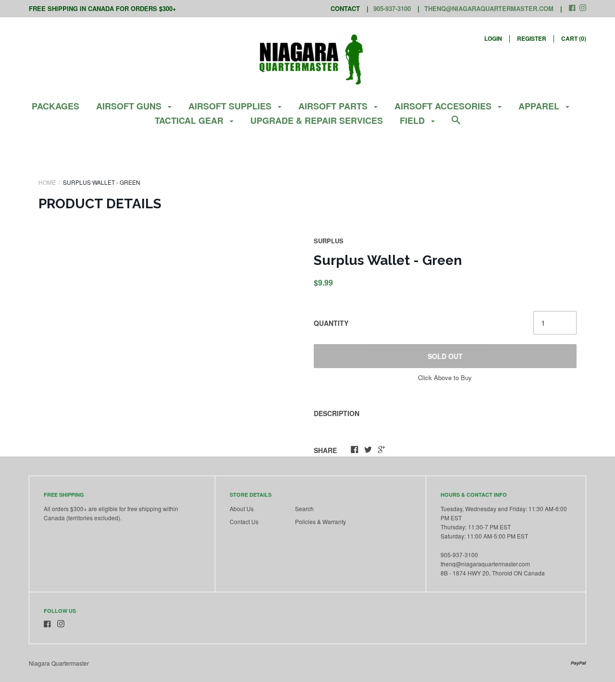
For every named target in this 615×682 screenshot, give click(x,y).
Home (47, 182)
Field (413, 120)
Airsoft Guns (130, 106)
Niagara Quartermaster (59, 663)
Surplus (329, 240)
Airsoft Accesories (444, 106)
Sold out (445, 356)
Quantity (331, 323)
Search (304, 508)
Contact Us (244, 521)
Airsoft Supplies (231, 106)
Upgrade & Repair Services (316, 120)
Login (493, 38)
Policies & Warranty (320, 521)
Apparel (540, 106)
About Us (242, 508)
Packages (55, 106)
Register (531, 38)
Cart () (573, 38)
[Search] (456, 124)
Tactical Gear (190, 120)
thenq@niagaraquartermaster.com (489, 8)
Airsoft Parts (334, 106)
